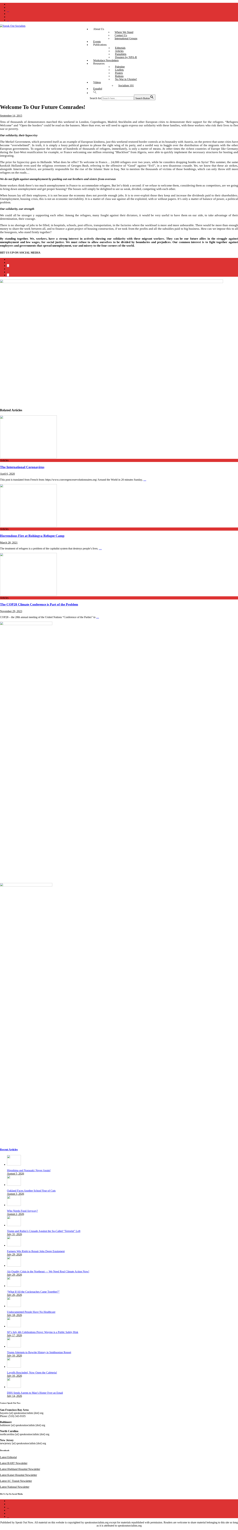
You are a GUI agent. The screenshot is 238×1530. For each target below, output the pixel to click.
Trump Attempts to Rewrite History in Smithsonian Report (39, 1352)
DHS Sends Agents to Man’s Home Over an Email (35, 1392)
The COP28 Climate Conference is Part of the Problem (39, 604)
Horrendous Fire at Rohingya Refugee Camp (32, 536)
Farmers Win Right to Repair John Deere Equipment (36, 1251)
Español (97, 88)
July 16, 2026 (14, 1355)
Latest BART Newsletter (13, 1463)
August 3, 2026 (15, 1193)
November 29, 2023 (11, 611)
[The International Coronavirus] (28, 457)
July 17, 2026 (14, 1335)
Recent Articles (9, 1149)
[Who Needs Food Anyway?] (14, 1204)
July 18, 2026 (14, 1315)
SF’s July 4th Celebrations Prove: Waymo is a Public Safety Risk (42, 1332)
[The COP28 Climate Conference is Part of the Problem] (28, 594)
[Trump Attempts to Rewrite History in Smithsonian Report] (14, 1346)
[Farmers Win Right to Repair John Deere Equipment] (14, 1245)
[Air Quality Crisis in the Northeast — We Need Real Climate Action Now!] (14, 1265)
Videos (97, 82)
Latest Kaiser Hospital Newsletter (18, 1475)
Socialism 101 (126, 85)
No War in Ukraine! (126, 79)
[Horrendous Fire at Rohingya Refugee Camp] (28, 525)
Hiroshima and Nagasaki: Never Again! (29, 1170)
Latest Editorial (8, 1457)
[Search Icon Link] (95, 93)
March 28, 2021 (9, 542)
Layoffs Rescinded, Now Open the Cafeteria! (32, 1372)
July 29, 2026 (14, 1254)
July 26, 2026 (14, 1294)
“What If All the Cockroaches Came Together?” (33, 1291)
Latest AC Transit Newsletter (16, 1480)
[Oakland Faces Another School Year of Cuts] (14, 1184)
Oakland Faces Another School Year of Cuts (31, 1190)
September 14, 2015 (11, 115)
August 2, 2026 (15, 1213)
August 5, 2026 (15, 1173)
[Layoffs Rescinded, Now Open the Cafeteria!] (14, 1366)
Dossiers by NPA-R (126, 57)
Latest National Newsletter (14, 1486)
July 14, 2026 (14, 1395)
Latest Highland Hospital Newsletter (20, 1469)
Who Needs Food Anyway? (22, 1210)
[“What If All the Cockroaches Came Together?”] (14, 1285)
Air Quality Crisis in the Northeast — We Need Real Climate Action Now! (48, 1271)
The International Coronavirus (22, 467)
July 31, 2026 (14, 1234)
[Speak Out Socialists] (12, 25)
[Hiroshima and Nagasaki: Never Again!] (14, 1164)
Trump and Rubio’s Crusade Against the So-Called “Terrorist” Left (43, 1231)
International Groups (126, 38)
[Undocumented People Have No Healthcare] (14, 1306)
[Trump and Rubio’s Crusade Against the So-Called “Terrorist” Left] (14, 1225)
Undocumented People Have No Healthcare (31, 1311)
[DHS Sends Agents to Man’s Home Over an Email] (14, 1386)
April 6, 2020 (7, 473)
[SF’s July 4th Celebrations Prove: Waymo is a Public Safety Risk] (14, 1326)
